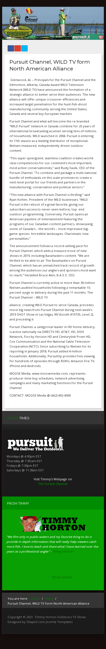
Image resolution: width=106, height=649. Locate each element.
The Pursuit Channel (53, 484)
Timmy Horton (61, 577)
